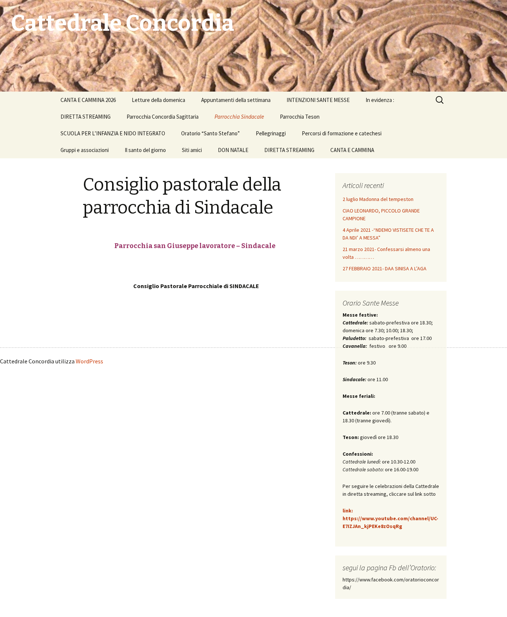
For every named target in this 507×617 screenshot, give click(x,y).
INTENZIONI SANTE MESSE (318, 99)
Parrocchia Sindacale (239, 116)
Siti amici (192, 150)
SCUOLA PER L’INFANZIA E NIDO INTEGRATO (112, 133)
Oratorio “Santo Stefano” (210, 133)
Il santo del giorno (145, 150)
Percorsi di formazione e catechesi (342, 133)
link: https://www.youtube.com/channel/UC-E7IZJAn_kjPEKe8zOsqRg (390, 518)
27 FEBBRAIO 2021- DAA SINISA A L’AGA (384, 268)
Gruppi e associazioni (84, 150)
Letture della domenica (158, 99)
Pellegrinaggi (271, 133)
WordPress (89, 361)
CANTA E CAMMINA (352, 150)
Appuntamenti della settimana (236, 99)
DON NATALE (233, 150)
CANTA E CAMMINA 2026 (88, 99)
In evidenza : (380, 99)
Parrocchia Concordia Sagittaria (163, 116)
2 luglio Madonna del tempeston (378, 199)
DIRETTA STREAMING (85, 116)
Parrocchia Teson (300, 116)
